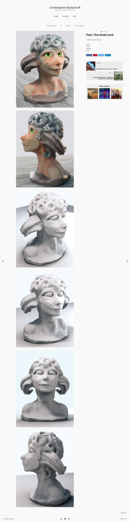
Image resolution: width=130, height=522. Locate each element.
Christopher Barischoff (65, 8)
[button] (123, 512)
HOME (56, 16)
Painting (68, 26)
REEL (74, 16)
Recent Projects (79, 26)
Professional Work (51, 26)
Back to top (124, 519)
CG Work (105, 31)
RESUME (66, 16)
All (61, 26)
